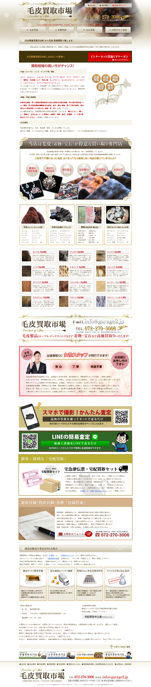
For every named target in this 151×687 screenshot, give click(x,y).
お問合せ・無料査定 (124, 664)
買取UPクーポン (75, 664)
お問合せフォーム (67, 555)
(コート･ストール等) (33, 227)
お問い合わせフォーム (98, 491)
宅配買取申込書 (53, 558)
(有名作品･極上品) (89, 227)
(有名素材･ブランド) (61, 227)
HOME (23, 664)
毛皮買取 (42, 664)
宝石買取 (62, 664)
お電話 (82, 491)
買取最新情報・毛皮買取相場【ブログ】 (98, 664)
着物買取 (52, 664)
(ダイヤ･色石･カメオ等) (118, 227)
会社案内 (32, 664)
